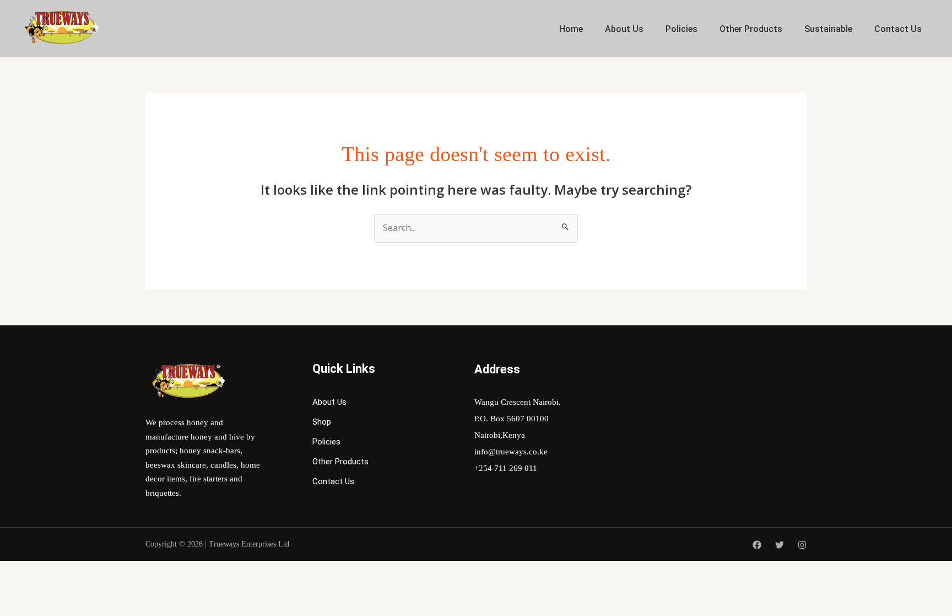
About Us (624, 29)
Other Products (751, 29)
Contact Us (898, 29)
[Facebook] (757, 544)
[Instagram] (802, 544)
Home (571, 29)
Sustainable (828, 29)
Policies (681, 29)
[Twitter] (779, 544)
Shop (321, 422)
